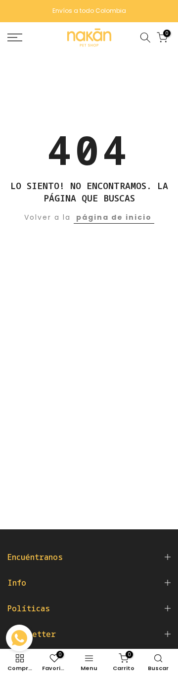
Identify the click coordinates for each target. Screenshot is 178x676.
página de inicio (114, 217)
